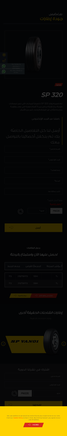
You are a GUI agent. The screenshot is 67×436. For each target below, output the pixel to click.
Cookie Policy (18, 418)
